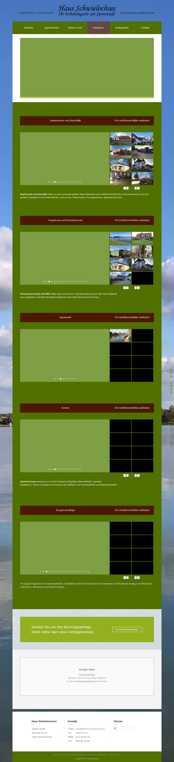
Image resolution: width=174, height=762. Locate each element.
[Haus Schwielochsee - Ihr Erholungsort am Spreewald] (87, 11)
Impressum (102, 755)
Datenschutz (115, 755)
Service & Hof (75, 27)
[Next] (104, 158)
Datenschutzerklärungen (87, 681)
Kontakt (145, 27)
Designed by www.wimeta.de (87, 759)
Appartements (51, 27)
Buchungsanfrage (62, 755)
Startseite (28, 27)
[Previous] (25, 158)
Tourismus (98, 27)
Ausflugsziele (122, 27)
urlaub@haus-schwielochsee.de (90, 729)
